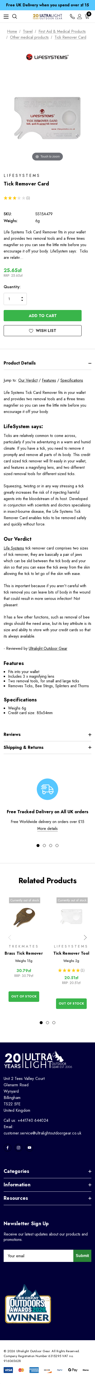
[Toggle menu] (6, 16)
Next (85, 937)
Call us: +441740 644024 (26, 1120)
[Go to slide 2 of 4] (44, 845)
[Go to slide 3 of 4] (50, 845)
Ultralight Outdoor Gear (48, 648)
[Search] (14, 16)
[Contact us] (72, 16)
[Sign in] (79, 16)
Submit (82, 1256)
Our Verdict (28, 380)
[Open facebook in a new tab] (7, 1148)
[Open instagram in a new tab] (18, 1148)
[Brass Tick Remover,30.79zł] (24, 916)
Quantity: (12, 287)
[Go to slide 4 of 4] (57, 845)
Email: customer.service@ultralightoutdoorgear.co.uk (42, 1130)
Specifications (71, 380)
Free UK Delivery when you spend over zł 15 (47, 5)
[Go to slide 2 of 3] (47, 1022)
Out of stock (24, 996)
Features (49, 380)
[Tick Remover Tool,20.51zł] (71, 916)
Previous (10, 937)
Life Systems (14, 548)
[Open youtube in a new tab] (29, 1148)
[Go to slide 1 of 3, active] (41, 1022)
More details (47, 828)
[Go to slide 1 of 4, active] (38, 845)
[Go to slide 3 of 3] (53, 1022)
